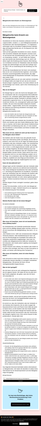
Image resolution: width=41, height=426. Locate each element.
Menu (2, 1)
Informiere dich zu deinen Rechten (32, 10)
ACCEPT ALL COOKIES (24, 423)
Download (20, 380)
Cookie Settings (15, 423)
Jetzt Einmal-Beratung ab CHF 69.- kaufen (20, 404)
